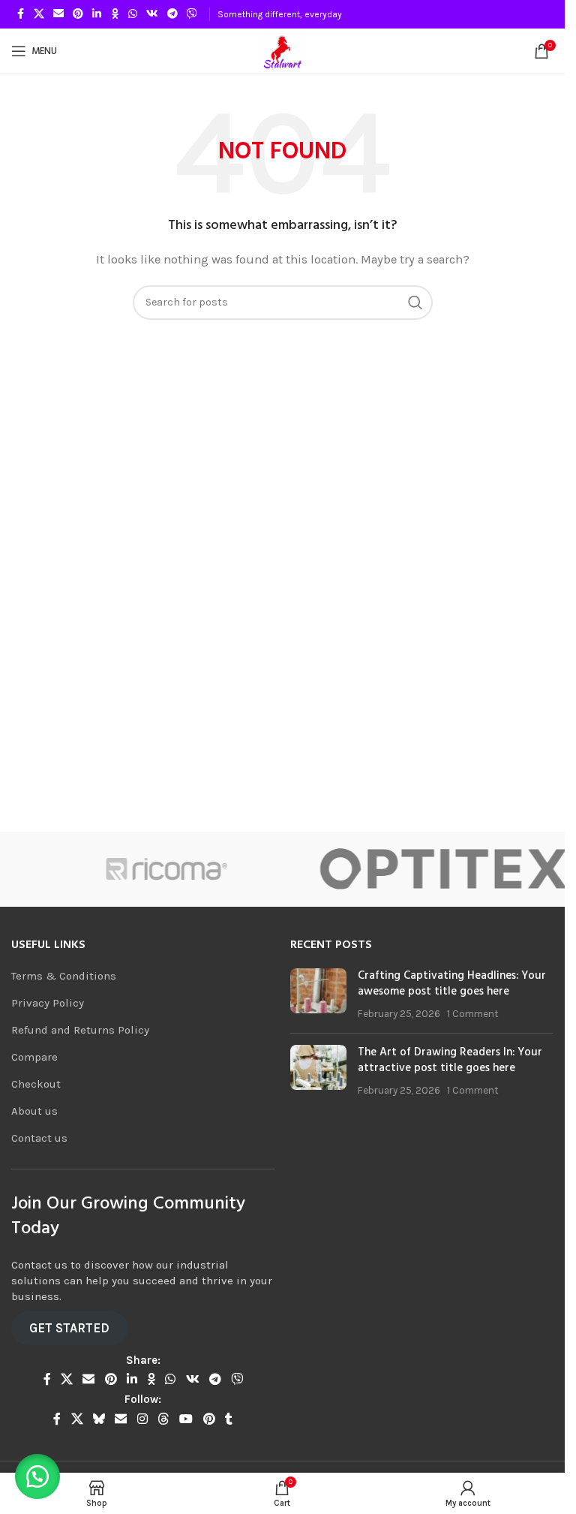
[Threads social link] (163, 1419)
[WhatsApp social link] (133, 14)
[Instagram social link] (142, 1419)
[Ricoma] (149, 869)
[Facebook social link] (20, 14)
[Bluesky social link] (99, 1419)
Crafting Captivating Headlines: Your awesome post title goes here (452, 984)
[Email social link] (58, 14)
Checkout (36, 1084)
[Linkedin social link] (97, 14)
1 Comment (473, 1013)
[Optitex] (426, 869)
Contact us (39, 1138)
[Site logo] (282, 50)
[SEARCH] (415, 302)
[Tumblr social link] (229, 1419)
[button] (37, 1476)
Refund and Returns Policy (80, 1030)
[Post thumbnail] (318, 995)
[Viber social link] (192, 14)
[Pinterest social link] (78, 14)
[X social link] (39, 14)
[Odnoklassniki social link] (115, 14)
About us (34, 1111)
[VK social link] (152, 14)
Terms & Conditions (63, 976)
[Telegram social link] (172, 14)
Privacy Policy (47, 1003)
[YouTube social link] (186, 1419)
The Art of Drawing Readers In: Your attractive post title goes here (450, 1060)
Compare (34, 1057)
